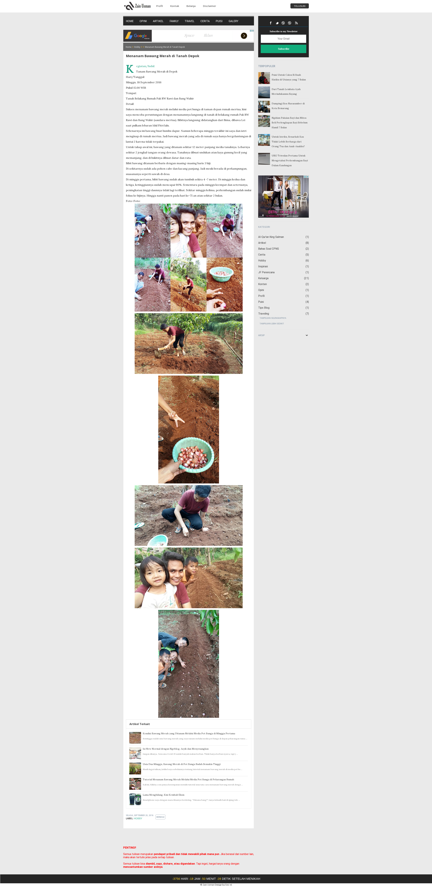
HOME (129, 21)
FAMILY (174, 21)
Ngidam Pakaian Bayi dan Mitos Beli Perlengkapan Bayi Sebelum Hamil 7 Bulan (289, 122)
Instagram (290, 23)
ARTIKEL (158, 21)
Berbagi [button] (160, 817)
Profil (159, 6)
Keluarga (283, 278)
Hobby (138, 818)
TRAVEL (189, 21)
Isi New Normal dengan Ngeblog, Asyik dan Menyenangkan (176, 748)
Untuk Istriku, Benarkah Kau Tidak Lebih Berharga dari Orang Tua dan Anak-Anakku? (288, 141)
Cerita (283, 254)
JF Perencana (283, 272)
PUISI (219, 21)
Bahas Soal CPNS (283, 248)
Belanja (191, 6)
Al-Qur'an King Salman (283, 237)
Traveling (283, 313)
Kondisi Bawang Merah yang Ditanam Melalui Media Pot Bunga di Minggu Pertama (189, 733)
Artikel (283, 242)
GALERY (233, 21)
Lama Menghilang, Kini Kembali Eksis (163, 794)
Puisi (283, 301)
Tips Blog (283, 307)
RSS (296, 23)
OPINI (143, 21)
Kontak (174, 6)
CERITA (205, 21)
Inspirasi (283, 266)
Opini (283, 290)
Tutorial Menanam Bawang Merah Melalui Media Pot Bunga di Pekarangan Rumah (188, 779)
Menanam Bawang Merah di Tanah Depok (162, 56)
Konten (283, 284)
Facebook (271, 23)
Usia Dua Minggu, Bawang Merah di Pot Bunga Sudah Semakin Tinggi (182, 764)
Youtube (283, 23)
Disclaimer (209, 6)
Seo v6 (228, 884)
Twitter (277, 23)
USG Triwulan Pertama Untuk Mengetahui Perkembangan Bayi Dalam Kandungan (290, 160)
